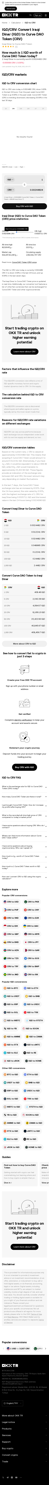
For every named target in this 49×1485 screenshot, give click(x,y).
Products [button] (7, 1428)
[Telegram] (7, 1477)
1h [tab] (6, 108)
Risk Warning (13, 1317)
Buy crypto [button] (7, 1448)
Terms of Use (36, 1314)
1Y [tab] (36, 108)
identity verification (23, 720)
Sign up (38, 15)
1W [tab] (21, 108)
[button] (30, 15)
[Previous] (3, 1348)
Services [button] (6, 1435)
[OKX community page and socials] (21, 1477)
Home (4, 22)
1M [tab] (28, 108)
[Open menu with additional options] (45, 15)
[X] (3, 1477)
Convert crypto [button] (10, 1455)
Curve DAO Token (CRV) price (24, 262)
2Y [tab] (43, 108)
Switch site (11, 8)
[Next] (45, 1348)
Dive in (7, 1182)
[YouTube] (16, 1477)
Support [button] (6, 1441)
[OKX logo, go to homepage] (10, 15)
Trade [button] (5, 1461)
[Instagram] (12, 1477)
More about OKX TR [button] (12, 1415)
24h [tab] (13, 108)
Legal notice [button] (8, 1422)
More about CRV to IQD (24, 644)
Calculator (16, 22)
